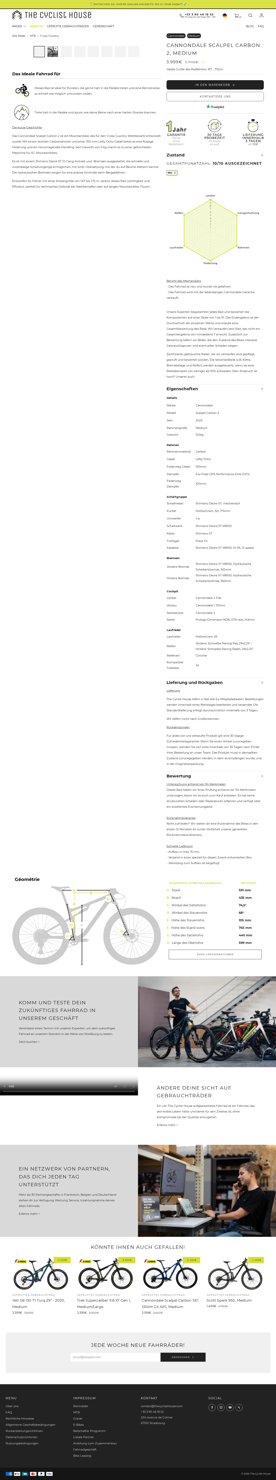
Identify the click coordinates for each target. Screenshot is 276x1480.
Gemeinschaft (103, 26)
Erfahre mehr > (167, 1125)
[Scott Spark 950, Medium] (235, 1274)
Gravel (77, 1418)
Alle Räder (19, 36)
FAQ (261, 26)
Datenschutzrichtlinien (22, 1437)
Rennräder (80, 1406)
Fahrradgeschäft (85, 1449)
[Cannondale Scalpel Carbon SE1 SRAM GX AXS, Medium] (170, 1274)
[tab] (39, 51)
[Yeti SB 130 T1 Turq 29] (40, 1274)
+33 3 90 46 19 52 (199, 14)
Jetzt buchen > (29, 1042)
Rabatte (36, 26)
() (240, 17)
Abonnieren (181, 1357)
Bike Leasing (82, 1455)
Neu (170, 172)
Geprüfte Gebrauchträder (68, 26)
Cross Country (49, 36)
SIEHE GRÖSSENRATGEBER (215, 954)
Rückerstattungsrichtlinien (24, 1431)
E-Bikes (78, 1424)
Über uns (12, 1406)
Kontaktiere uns (215, 96)
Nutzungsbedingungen (22, 1443)
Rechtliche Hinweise (20, 1418)
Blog (250, 26)
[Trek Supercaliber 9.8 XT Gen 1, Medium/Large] (105, 1274)
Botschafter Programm (89, 1431)
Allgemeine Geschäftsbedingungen (30, 1424)
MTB (33, 36)
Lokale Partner (83, 1437)
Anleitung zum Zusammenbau (95, 1443)
